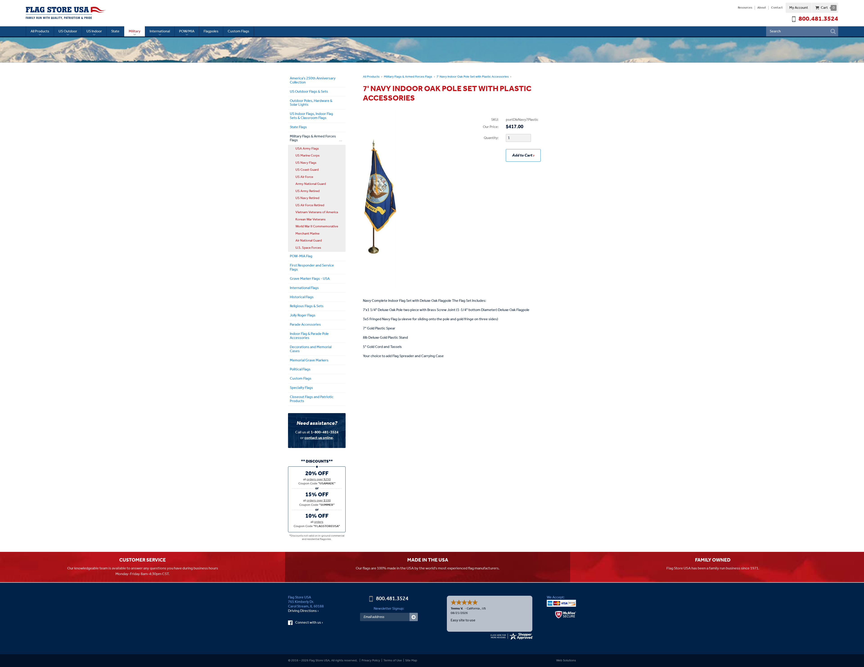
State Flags (298, 127)
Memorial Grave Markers (309, 360)
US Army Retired (307, 191)
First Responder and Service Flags (312, 267)
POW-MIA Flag (301, 256)
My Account (798, 7)
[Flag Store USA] (66, 13)
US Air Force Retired (309, 205)
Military (134, 31)
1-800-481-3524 (324, 432)
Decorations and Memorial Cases (310, 349)
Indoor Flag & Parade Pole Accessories (309, 335)
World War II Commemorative (316, 226)
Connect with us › (313, 622)
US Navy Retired (307, 198)
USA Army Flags (307, 148)
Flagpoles (211, 31)
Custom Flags (238, 31)
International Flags (304, 287)
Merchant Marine (307, 234)
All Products (40, 31)
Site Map (411, 661)
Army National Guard (310, 184)
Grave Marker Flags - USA (310, 278)
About (761, 8)
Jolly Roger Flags (302, 315)
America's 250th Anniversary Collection (312, 80)
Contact (777, 8)
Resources (745, 8)
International (160, 31)
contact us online (318, 438)
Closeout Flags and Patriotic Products (311, 399)
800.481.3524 (818, 19)
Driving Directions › (303, 611)
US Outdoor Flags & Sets (309, 91)
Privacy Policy (371, 661)
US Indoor (94, 31)
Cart (828, 7)
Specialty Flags (301, 387)
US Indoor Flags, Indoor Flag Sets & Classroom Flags (311, 115)
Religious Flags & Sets (307, 306)
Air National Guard (308, 240)
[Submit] (414, 617)
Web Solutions (566, 661)
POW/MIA (186, 31)
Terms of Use (392, 661)
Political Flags (300, 369)
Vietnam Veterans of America (316, 212)
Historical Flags (302, 297)
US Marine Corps (307, 155)
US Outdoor (67, 31)
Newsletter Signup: (389, 608)
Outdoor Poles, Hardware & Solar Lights (311, 102)
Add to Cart (522, 155)
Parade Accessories (305, 324)
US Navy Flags (305, 163)
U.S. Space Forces (308, 248)
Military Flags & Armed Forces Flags (408, 77)
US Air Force (304, 177)
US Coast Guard (307, 170)
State (115, 31)
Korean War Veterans (310, 219)
